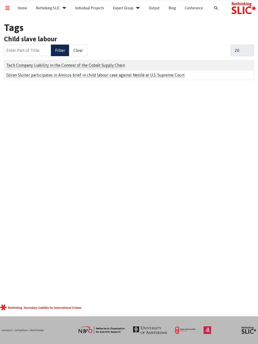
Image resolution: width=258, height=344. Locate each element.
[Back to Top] (249, 335)
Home (22, 8)
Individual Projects (89, 8)
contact (7, 330)
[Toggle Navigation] (7, 8)
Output (154, 8)
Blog (172, 8)
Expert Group (123, 8)
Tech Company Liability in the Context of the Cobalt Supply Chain (65, 65)
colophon (20, 330)
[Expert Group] (137, 8)
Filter (60, 50)
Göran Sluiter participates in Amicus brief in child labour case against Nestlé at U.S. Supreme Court (95, 75)
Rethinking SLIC (48, 8)
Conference (194, 8)
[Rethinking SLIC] (63, 8)
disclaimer (37, 330)
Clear (78, 50)
